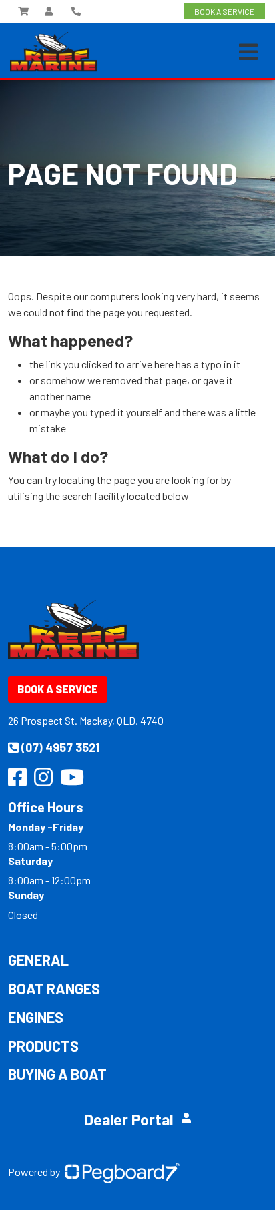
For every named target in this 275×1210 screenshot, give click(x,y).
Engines (35, 1017)
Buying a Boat (57, 1074)
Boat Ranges (54, 988)
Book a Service (57, 689)
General (38, 959)
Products (43, 1045)
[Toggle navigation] (248, 52)
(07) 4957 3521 (60, 747)
